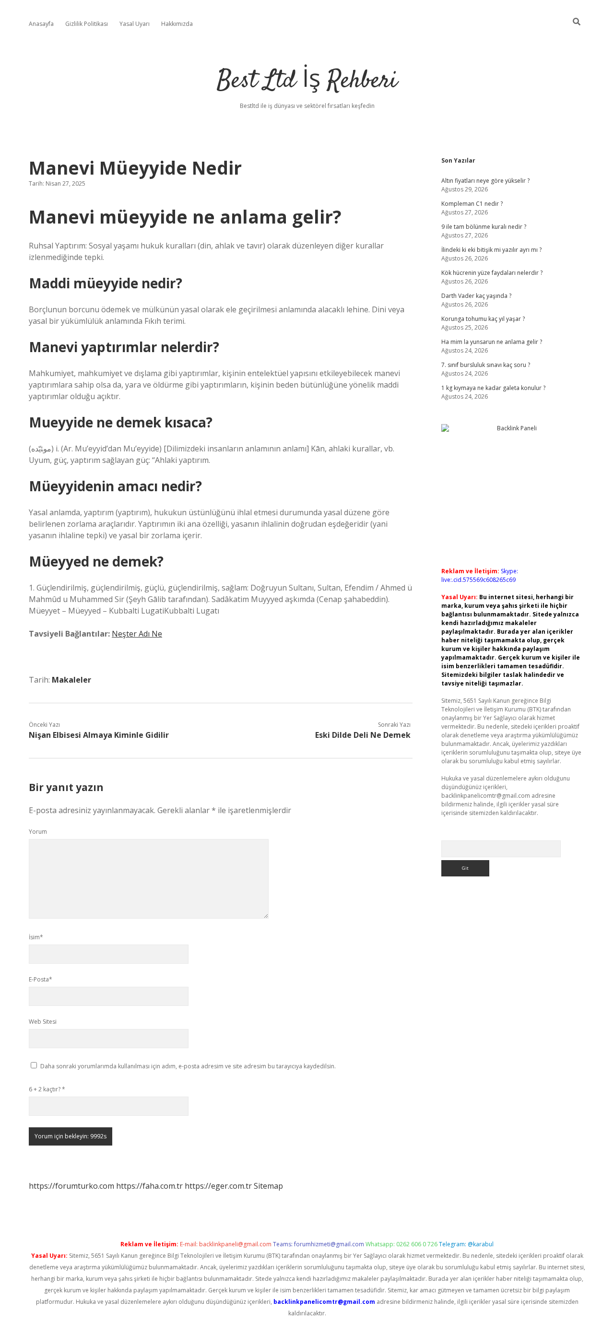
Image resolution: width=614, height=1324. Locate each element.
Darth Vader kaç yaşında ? (476, 296)
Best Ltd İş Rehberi (307, 81)
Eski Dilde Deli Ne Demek (363, 735)
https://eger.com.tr (218, 1186)
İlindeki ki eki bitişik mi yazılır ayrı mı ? (491, 250)
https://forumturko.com (71, 1186)
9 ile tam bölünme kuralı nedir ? (483, 227)
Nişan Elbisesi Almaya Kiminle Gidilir (99, 735)
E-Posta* (40, 979)
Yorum (38, 832)
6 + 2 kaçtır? (47, 1089)
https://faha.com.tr (149, 1186)
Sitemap (268, 1186)
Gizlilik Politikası (86, 24)
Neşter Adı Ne (137, 633)
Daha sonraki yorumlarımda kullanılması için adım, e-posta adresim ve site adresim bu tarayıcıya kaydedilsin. (188, 1066)
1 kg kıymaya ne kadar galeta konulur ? (493, 388)
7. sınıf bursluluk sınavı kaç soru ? (485, 365)
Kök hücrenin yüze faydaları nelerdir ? (492, 273)
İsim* (36, 937)
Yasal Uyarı (134, 24)
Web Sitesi (43, 1021)
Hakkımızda (177, 24)
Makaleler (71, 679)
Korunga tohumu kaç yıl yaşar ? (483, 319)
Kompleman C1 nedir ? (472, 204)
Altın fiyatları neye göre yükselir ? (485, 181)
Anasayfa (41, 24)
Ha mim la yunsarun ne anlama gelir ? (491, 342)
